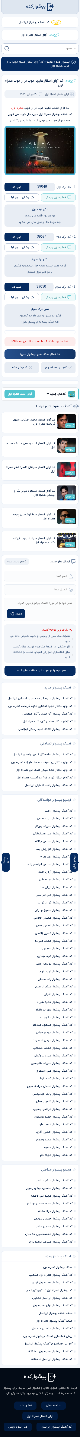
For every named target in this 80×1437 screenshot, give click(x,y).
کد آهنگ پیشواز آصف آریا (56, 1079)
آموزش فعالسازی (56, 368)
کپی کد (16, 187)
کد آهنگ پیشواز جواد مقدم (55, 1211)
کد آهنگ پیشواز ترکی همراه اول (53, 1305)
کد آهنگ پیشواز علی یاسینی (55, 818)
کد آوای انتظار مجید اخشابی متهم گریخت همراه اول (40, 706)
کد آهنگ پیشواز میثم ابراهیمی (53, 987)
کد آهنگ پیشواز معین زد (57, 948)
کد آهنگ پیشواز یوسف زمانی (54, 964)
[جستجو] (7, 48)
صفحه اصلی (53, 1405)
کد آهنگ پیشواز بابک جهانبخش (52, 1094)
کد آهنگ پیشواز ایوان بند (56, 887)
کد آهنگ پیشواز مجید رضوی (54, 1140)
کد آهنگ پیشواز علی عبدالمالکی (53, 834)
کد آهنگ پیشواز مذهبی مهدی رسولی (49, 1188)
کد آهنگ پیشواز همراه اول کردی (52, 1283)
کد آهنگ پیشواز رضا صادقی (55, 979)
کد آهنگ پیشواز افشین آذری (54, 1132)
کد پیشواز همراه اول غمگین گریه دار (49, 1290)
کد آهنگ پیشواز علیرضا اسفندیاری (51, 1242)
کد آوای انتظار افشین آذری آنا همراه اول (48, 721)
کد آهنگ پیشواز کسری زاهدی (54, 933)
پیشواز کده (63, 62)
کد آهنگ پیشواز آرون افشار (55, 872)
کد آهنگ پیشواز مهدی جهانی (54, 1033)
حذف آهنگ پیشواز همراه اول (54, 1321)
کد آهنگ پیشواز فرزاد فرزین (55, 903)
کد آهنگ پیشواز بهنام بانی (56, 880)
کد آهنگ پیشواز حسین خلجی (54, 1226)
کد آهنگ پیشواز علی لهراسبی (54, 895)
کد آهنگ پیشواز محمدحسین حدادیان (49, 1234)
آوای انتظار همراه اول (34, 35)
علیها (50, 62)
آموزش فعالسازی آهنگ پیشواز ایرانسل (48, 1344)
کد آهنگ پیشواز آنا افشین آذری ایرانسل (47, 714)
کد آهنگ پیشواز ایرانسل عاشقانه (52, 1359)
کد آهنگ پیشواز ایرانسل (34, 22)
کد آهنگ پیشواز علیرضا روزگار (54, 826)
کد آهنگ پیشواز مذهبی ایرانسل (52, 1329)
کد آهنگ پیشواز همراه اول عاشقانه (50, 1351)
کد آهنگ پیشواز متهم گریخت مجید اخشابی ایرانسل (40, 698)
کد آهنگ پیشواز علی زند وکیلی (53, 1056)
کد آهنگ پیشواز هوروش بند (54, 849)
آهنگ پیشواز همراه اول (58, 1267)
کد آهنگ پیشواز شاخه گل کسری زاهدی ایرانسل (43, 755)
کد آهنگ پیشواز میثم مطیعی (54, 1180)
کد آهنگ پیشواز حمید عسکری (53, 1117)
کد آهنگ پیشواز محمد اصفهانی (53, 1048)
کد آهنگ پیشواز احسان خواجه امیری (49, 1086)
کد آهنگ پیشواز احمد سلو (56, 1124)
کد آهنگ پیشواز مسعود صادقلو (52, 1025)
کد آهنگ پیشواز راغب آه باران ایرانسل (49, 785)
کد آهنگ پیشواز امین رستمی (54, 926)
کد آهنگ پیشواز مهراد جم (56, 1155)
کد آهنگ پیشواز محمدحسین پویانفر (50, 1204)
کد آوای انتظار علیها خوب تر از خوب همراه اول (34, 83)
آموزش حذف (19, 368)
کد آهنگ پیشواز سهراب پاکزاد (54, 1010)
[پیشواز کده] (40, 7)
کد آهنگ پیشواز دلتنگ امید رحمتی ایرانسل (45, 729)
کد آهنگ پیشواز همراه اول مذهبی (51, 1275)
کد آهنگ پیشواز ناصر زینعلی (54, 1101)
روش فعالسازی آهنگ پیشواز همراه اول (48, 1336)
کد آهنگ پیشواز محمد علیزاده (54, 941)
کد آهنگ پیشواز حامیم (58, 1147)
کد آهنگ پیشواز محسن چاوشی (53, 918)
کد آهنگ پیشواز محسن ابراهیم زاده (50, 864)
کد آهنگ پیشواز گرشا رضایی (55, 956)
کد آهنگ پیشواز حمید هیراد (55, 1002)
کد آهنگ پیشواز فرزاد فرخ (56, 971)
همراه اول (17, 108)
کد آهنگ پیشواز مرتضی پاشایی (53, 1109)
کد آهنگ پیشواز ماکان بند (56, 1017)
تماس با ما (25, 1405)
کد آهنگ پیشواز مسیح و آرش (54, 910)
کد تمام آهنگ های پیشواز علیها (40, 354)
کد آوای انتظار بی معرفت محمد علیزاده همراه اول (42, 762)
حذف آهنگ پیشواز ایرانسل (56, 1313)
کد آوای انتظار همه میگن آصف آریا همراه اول (44, 770)
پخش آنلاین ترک (19, 197)
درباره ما (72, 1388)
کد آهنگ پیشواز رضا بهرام (56, 857)
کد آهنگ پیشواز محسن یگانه (54, 841)
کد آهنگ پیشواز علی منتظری (54, 1071)
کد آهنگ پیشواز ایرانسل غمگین (52, 1298)
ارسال (18, 614)
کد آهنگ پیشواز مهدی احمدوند (53, 1040)
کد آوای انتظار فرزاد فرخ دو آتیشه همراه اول (45, 778)
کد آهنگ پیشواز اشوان (58, 994)
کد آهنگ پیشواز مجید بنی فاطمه (52, 1196)
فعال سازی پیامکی (55, 197)
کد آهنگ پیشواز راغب (59, 811)
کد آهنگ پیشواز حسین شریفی (53, 1219)
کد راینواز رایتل (17, 1427)
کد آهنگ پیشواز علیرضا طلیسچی (52, 1063)
